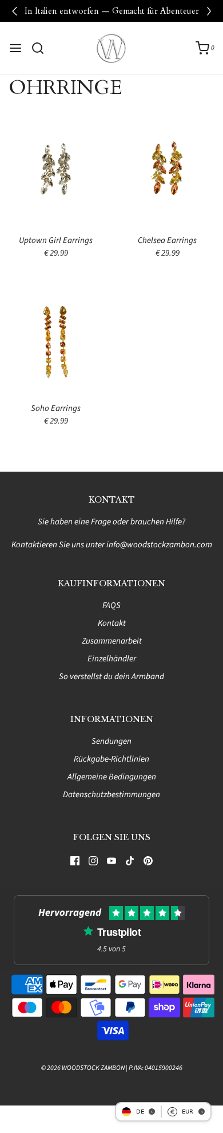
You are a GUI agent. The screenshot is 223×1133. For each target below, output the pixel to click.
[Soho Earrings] (56, 341)
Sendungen (111, 741)
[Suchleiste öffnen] (42, 48)
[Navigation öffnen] (15, 48)
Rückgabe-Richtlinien (111, 759)
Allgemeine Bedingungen (111, 777)
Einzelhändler (111, 659)
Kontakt (112, 623)
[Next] (208, 11)
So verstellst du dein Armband (111, 677)
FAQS (111, 605)
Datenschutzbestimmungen (111, 795)
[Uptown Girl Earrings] (56, 173)
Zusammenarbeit (112, 641)
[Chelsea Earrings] (167, 173)
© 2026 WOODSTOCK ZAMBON (83, 1068)
